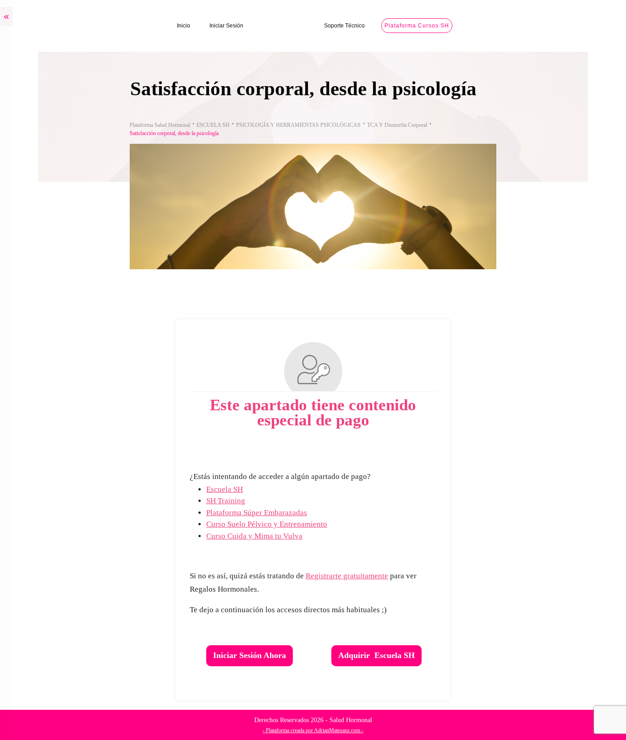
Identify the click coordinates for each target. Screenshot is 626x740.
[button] (599, 712)
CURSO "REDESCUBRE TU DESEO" (66, 386)
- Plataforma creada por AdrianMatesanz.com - (388, 730)
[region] (119, 661)
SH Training (301, 500)
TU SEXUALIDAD (38, 424)
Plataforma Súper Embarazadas (332, 512)
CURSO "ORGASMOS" (47, 501)
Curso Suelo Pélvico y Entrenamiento (342, 524)
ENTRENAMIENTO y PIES (51, 577)
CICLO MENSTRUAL (43, 168)
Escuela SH (300, 489)
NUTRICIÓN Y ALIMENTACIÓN (59, 539)
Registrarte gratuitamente (422, 575)
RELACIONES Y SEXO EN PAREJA (64, 463)
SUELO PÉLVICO (38, 253)
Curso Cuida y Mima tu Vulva (330, 536)
